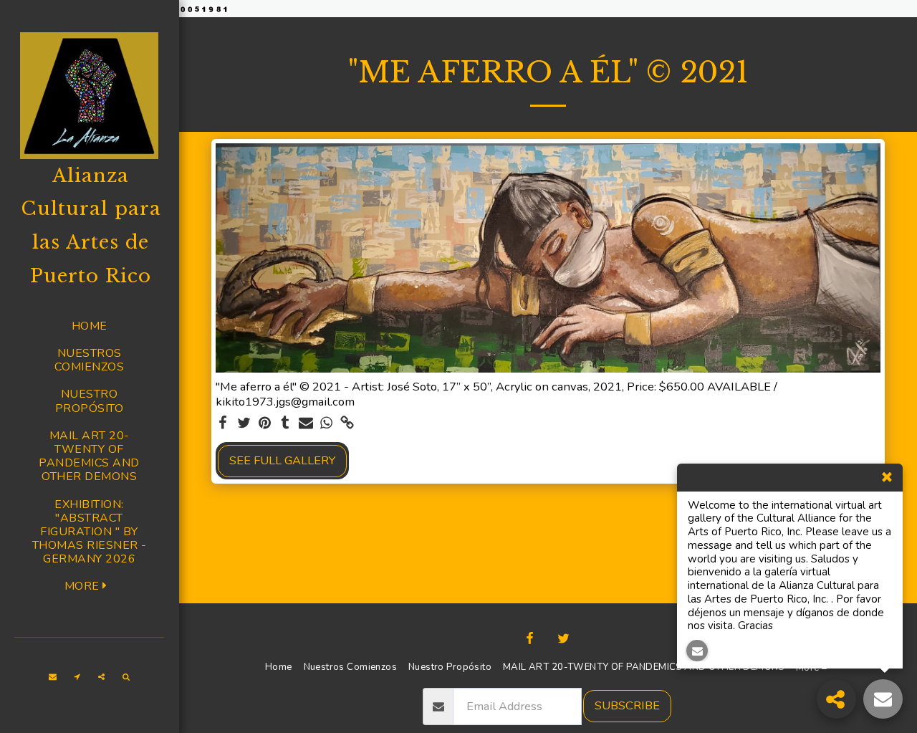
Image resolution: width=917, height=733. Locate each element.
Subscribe (627, 705)
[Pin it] (264, 424)
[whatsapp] (326, 424)
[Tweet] (243, 424)
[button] (53, 677)
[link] (347, 424)
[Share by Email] (306, 424)
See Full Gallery (282, 460)
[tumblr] (285, 424)
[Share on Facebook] (223, 424)
